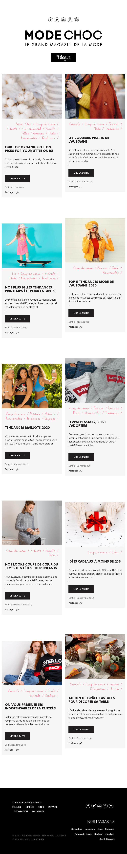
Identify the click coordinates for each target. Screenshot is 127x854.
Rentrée (50, 695)
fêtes (52, 555)
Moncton (109, 834)
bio (29, 124)
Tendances (48, 138)
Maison (114, 689)
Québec (98, 834)
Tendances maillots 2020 (27, 427)
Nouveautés (29, 138)
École (51, 691)
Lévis (89, 834)
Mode (51, 133)
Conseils (74, 124)
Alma (100, 829)
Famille (50, 129)
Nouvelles (38, 811)
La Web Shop (37, 839)
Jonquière (90, 829)
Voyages (50, 418)
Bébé (19, 124)
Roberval (79, 834)
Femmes (114, 124)
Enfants (11, 129)
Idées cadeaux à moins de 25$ (94, 561)
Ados (41, 807)
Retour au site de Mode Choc (28, 802)
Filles (25, 133)
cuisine (114, 684)
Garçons (38, 133)
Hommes (113, 408)
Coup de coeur (45, 124)
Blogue (63, 57)
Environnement (31, 129)
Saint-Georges (107, 839)
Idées (115, 552)
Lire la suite (17, 178)
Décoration (97, 689)
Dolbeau (109, 829)
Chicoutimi (76, 829)
